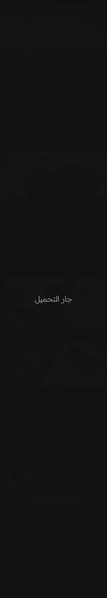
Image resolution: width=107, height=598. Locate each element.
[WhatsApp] (12, 586)
